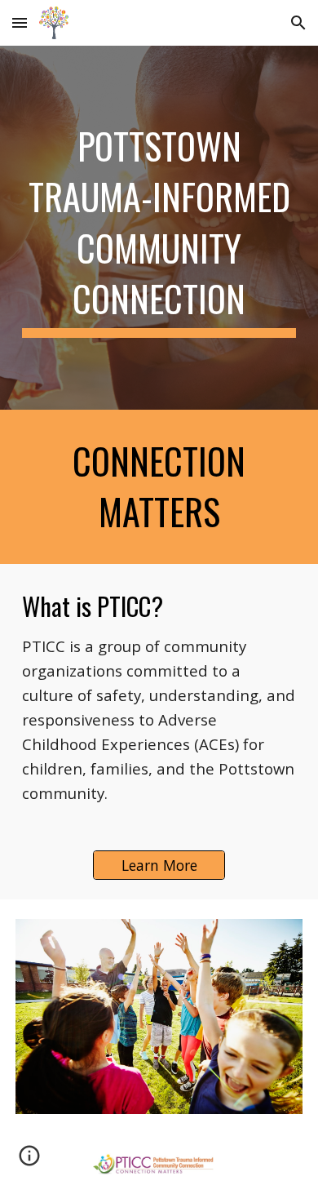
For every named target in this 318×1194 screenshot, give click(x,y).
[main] (159, 227)
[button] (19, 22)
